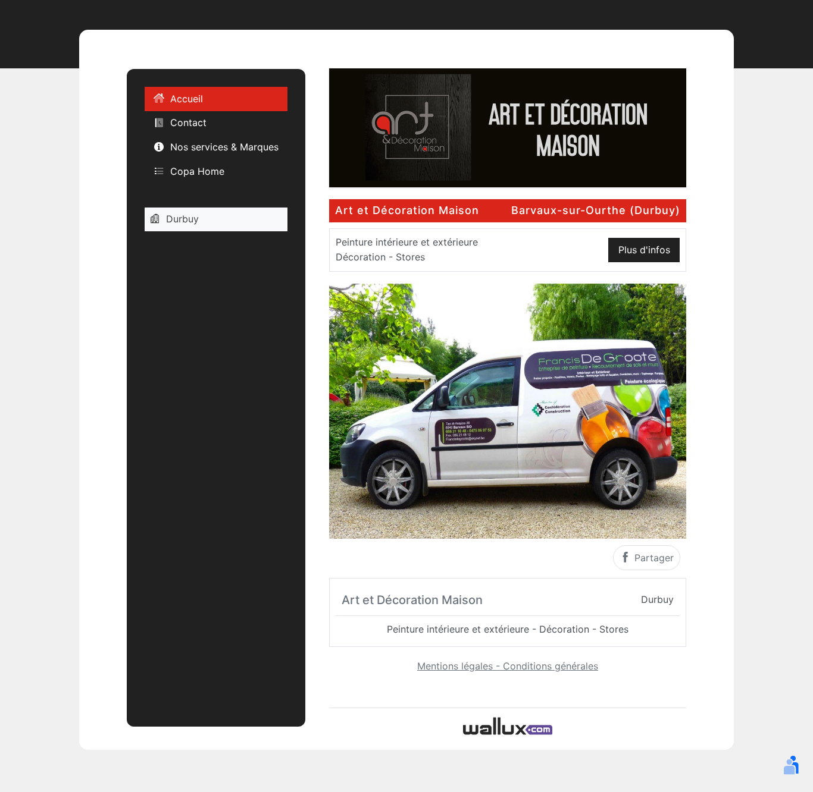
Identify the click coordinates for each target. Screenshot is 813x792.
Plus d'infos (644, 250)
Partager (652, 558)
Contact (188, 122)
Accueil (186, 99)
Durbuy (182, 219)
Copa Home (197, 171)
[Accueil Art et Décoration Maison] (507, 127)
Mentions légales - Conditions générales (507, 666)
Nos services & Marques (224, 147)
